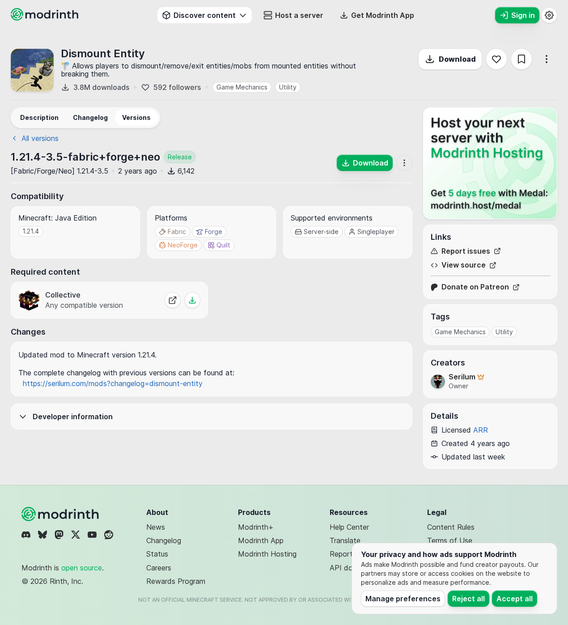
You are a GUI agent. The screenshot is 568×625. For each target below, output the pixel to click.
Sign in (523, 15)
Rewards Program (175, 581)
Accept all (514, 598)
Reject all (468, 598)
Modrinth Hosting (267, 554)
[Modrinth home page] (46, 17)
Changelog (163, 540)
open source (81, 567)
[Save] (521, 59)
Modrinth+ (256, 527)
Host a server (299, 15)
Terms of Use (449, 540)
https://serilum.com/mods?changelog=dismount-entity (113, 383)
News (155, 527)
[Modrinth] (61, 514)
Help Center (349, 527)
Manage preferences (403, 598)
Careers (158, 568)
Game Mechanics (241, 87)
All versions (40, 138)
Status (157, 554)
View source (463, 265)
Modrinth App (261, 540)
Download (457, 59)
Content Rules (451, 527)
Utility (288, 87)
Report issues (465, 251)
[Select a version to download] (192, 300)
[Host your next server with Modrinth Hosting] (490, 163)
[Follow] (496, 59)
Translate (345, 540)
